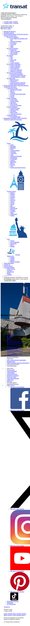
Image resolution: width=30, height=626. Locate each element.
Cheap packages (12, 371)
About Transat (11, 334)
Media (9, 338)
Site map (9, 381)
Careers (9, 340)
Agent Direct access (12, 384)
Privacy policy (11, 353)
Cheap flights (11, 372)
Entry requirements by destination (16, 360)
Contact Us (7, 264)
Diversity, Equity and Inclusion (15, 343)
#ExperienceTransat (12, 601)
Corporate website (9, 267)
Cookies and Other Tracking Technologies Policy (15, 349)
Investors (9, 337)
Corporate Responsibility (14, 341)
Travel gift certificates (13, 378)
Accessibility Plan (12, 344)
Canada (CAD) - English (11, 21)
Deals (16, 86)
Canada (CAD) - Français (11, 23)
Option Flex (10, 380)
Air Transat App (11, 604)
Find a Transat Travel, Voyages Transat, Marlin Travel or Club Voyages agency (15, 614)
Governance (10, 336)
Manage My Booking (6, 27)
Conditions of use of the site (15, 351)
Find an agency (8, 266)
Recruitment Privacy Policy (14, 354)
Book (16, 35)
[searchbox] (11, 276)
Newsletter (10, 602)
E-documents (11, 370)
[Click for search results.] (19, 276)
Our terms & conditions (13, 347)
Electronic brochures (13, 375)
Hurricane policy (11, 377)
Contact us (7, 607)
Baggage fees (11, 361)
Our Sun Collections (12, 357)
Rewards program (9, 33)
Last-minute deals (12, 374)
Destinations (15, 119)
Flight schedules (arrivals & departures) (18, 363)
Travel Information (9, 263)
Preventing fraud (11, 365)
